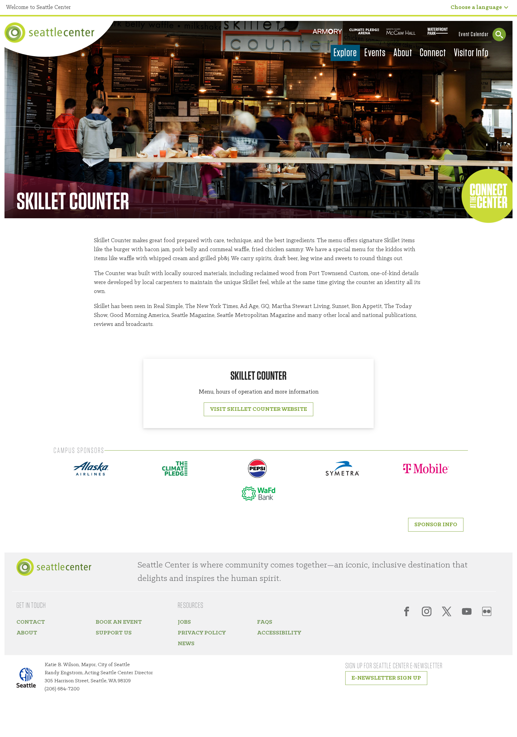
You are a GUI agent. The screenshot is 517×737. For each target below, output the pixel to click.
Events (375, 53)
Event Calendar (474, 34)
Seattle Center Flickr (487, 611)
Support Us (114, 633)
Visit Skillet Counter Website (258, 409)
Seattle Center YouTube (467, 611)
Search (499, 34)
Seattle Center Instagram (426, 611)
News (186, 644)
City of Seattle (29, 678)
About (402, 53)
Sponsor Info (435, 525)
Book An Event (119, 622)
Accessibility (279, 633)
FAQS (264, 622)
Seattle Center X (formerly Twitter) (446, 611)
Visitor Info (471, 53)
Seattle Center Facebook (406, 611)
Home (49, 32)
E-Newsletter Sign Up (386, 678)
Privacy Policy (202, 633)
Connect (433, 53)
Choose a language (476, 7)
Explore (345, 53)
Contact (30, 622)
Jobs (184, 622)
